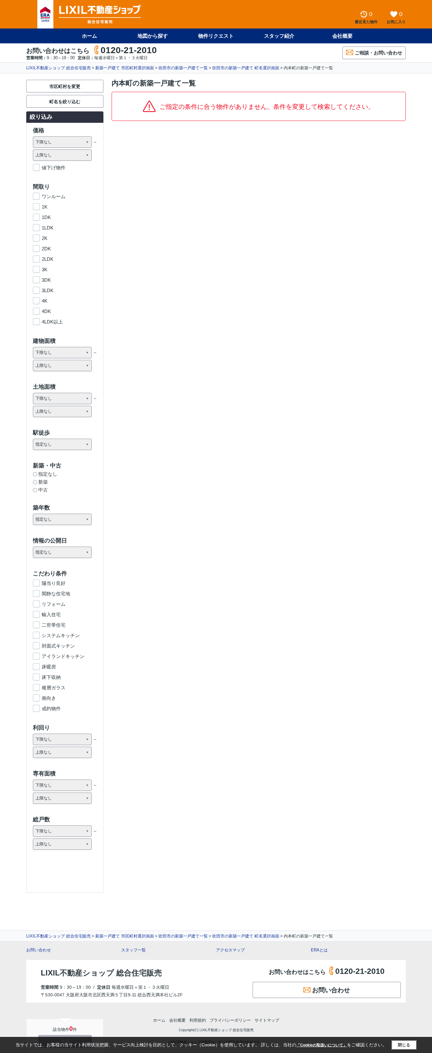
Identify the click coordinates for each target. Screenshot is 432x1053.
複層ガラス (53, 687)
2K (44, 238)
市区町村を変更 (64, 86)
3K (44, 269)
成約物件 (51, 708)
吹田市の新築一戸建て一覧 (183, 68)
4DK (46, 311)
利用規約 (197, 1020)
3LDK (47, 290)
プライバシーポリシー (230, 1020)
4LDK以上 (52, 321)
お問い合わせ (38, 950)
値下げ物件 (53, 167)
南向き (49, 698)
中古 (43, 489)
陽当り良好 (53, 583)
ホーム (89, 36)
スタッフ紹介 (279, 36)
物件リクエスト (216, 36)
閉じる (404, 1045)
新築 (43, 482)
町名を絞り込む (64, 101)
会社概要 (342, 36)
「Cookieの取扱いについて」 (321, 1045)
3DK (46, 280)
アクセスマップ (230, 950)
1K (44, 207)
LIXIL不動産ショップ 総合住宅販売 (58, 68)
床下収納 (51, 677)
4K (44, 301)
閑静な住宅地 (56, 593)
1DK (46, 217)
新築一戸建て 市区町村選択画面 (124, 68)
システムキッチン (61, 635)
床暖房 (49, 666)
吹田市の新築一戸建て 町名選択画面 (245, 68)
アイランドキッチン (63, 656)
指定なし (47, 474)
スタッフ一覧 (133, 950)
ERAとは (319, 950)
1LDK (47, 227)
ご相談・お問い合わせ (378, 52)
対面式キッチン (58, 646)
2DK (46, 248)
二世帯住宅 (53, 625)
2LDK (47, 259)
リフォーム (53, 604)
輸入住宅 (51, 614)
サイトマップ (267, 1020)
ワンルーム (53, 196)
